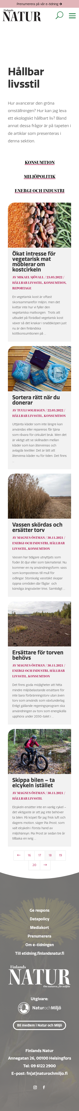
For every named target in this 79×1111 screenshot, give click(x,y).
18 (50, 855)
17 (39, 855)
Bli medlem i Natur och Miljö (39, 1025)
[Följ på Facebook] (43, 1087)
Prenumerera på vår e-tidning (37, 4)
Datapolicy (39, 919)
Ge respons (39, 910)
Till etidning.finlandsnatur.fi (39, 953)
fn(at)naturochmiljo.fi (47, 1073)
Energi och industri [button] (40, 191)
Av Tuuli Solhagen (28, 410)
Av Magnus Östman (28, 538)
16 (29, 855)
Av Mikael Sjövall (28, 277)
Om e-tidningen (39, 944)
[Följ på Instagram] (35, 1087)
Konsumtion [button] (40, 163)
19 (60, 855)
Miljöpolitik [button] (40, 177)
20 (34, 865)
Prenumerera (39, 936)
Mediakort (39, 927)
